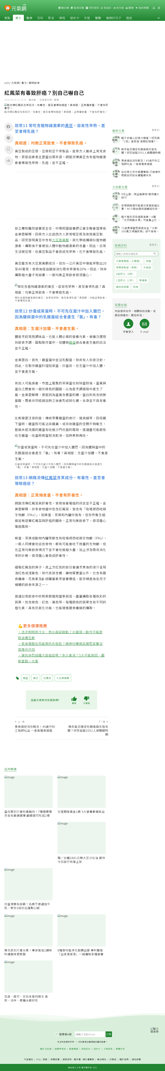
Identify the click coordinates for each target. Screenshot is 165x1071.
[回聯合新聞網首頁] (7, 8)
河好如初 (93, 7)
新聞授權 (55, 1059)
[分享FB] (8, 126)
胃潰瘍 (143, 280)
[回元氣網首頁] (19, 7)
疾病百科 (85, 1049)
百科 (40, 18)
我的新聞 (143, 7)
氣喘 (135, 286)
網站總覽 (136, 1059)
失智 (87, 18)
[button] (158, 17)
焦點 (7, 18)
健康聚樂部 (60, 1049)
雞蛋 (72, 342)
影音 (51, 18)
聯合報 (65, 7)
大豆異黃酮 (60, 240)
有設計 (107, 7)
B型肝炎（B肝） (125, 274)
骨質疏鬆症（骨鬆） (127, 267)
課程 (62, 18)
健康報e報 (65, 1034)
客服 (45, 1059)
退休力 (74, 18)
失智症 (147, 267)
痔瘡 (148, 261)
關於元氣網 (45, 1049)
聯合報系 (101, 1059)
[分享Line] (8, 138)
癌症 (129, 18)
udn (6, 83)
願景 (131, 7)
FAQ (38, 1059)
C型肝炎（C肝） (125, 280)
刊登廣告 (28, 1059)
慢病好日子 (113, 18)
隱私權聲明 (88, 1059)
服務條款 (67, 1059)
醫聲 (98, 18)
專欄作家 (120, 1049)
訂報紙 (113, 1059)
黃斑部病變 (122, 286)
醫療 (29, 18)
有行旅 (120, 7)
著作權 (77, 1059)
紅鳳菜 (51, 477)
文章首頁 (108, 1049)
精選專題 (73, 1049)
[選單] (159, 7)
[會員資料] (154, 7)
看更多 (156, 130)
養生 (18, 18)
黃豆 (69, 125)
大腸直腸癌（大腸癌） (129, 261)
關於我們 (124, 1059)
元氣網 (15, 83)
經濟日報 (78, 7)
